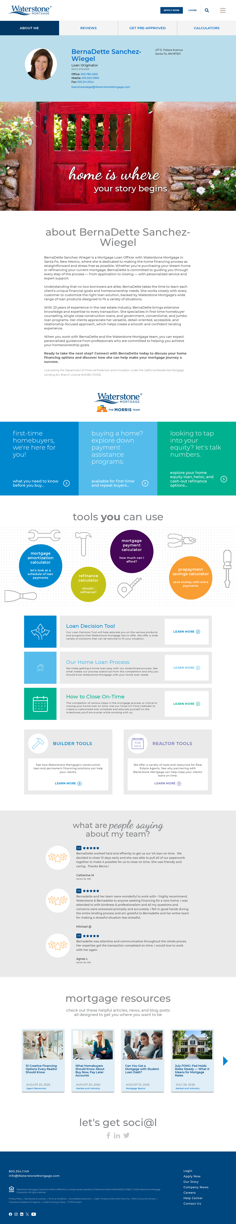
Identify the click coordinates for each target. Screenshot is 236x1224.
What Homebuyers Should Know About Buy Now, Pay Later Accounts (89, 1070)
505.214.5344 (85, 81)
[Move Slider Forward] (225, 1061)
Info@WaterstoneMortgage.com (34, 1175)
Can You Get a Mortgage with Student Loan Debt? (142, 1069)
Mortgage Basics (135, 1088)
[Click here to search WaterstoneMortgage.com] (206, 10)
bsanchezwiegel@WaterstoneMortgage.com (100, 87)
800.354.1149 (19, 1171)
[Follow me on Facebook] (108, 1135)
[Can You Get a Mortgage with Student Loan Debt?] (142, 1045)
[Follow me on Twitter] (126, 1135)
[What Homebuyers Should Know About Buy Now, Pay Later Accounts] (93, 1045)
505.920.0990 (90, 78)
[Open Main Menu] (223, 10)
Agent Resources (36, 1088)
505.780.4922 (89, 74)
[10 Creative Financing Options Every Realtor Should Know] (43, 1045)
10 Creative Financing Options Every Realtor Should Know (41, 1069)
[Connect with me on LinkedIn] (117, 1135)
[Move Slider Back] (10, 1061)
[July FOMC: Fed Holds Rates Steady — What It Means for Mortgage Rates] (192, 1045)
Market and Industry (88, 1088)
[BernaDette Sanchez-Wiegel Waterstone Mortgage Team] (118, 402)
